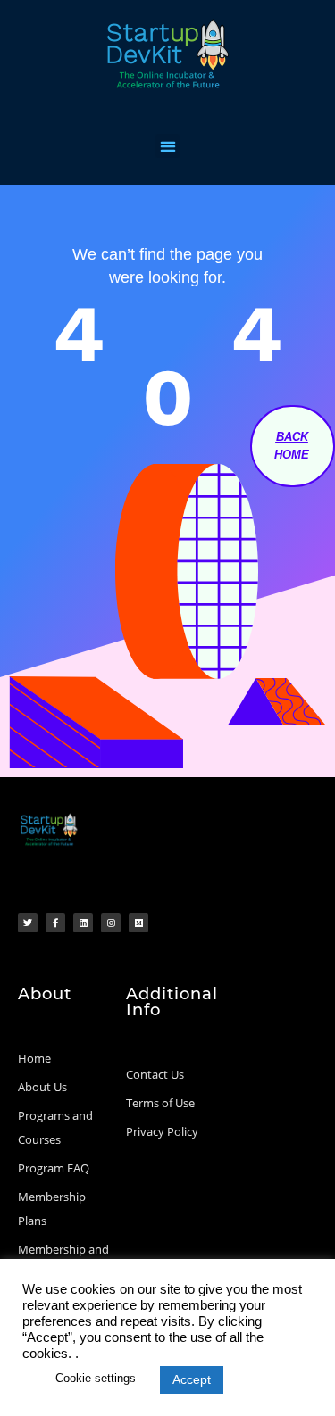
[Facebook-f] (55, 922)
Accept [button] (191, 1379)
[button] (167, 146)
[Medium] (138, 922)
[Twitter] (28, 922)
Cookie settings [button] (95, 1378)
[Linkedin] (83, 922)
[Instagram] (111, 922)
